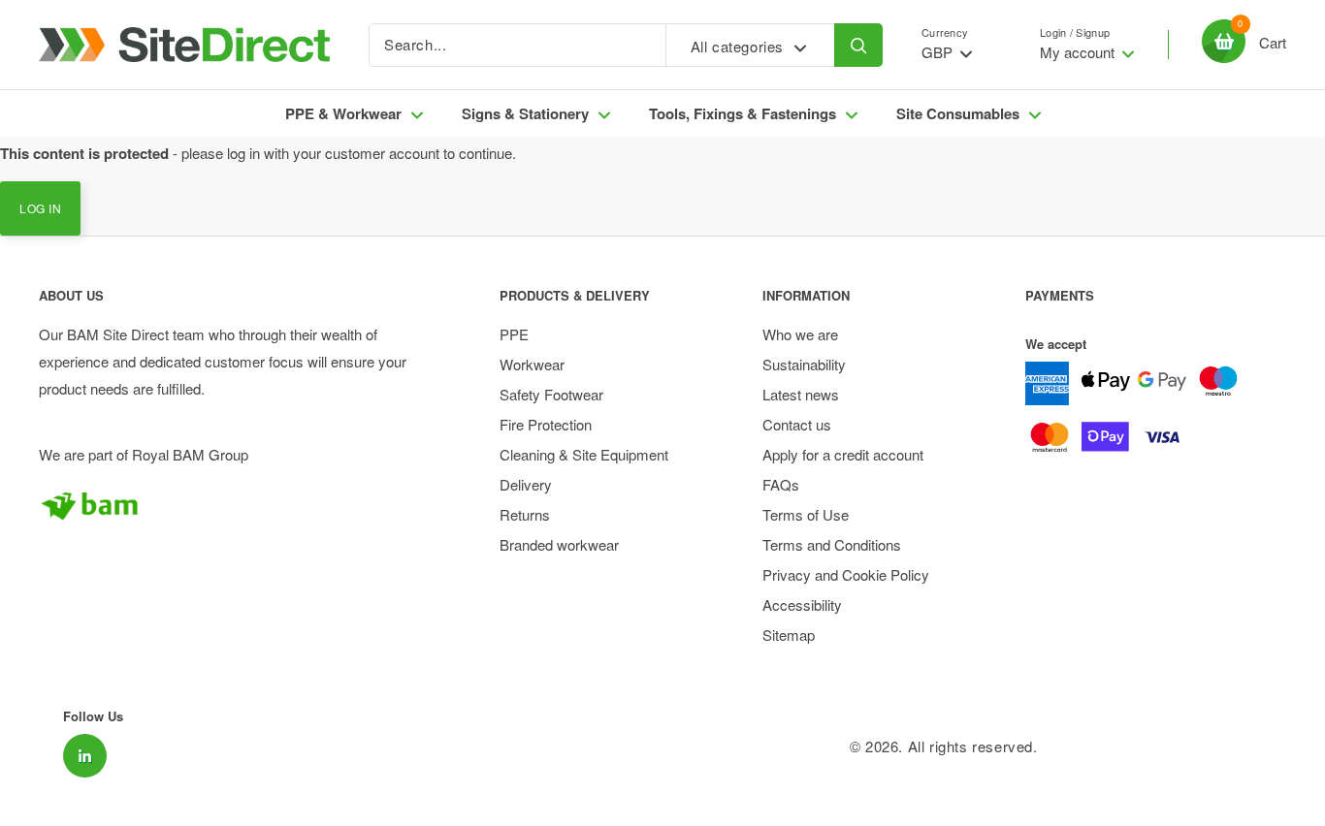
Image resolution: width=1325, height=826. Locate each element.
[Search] (858, 45)
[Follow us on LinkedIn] (85, 756)
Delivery (526, 484)
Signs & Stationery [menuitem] (525, 113)
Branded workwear (559, 544)
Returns (525, 514)
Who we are (800, 334)
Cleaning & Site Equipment (584, 454)
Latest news (800, 394)
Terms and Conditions (831, 544)
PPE (514, 334)
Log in (40, 208)
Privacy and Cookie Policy (845, 574)
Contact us (796, 424)
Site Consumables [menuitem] (957, 113)
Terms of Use (805, 514)
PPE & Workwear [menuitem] (343, 113)
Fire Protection (546, 424)
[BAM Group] (235, 505)
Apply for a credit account (842, 454)
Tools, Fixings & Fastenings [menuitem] (742, 113)
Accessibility (802, 604)
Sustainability (804, 364)
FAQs (780, 484)
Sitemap (788, 634)
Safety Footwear (551, 394)
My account (1079, 52)
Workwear (532, 364)
